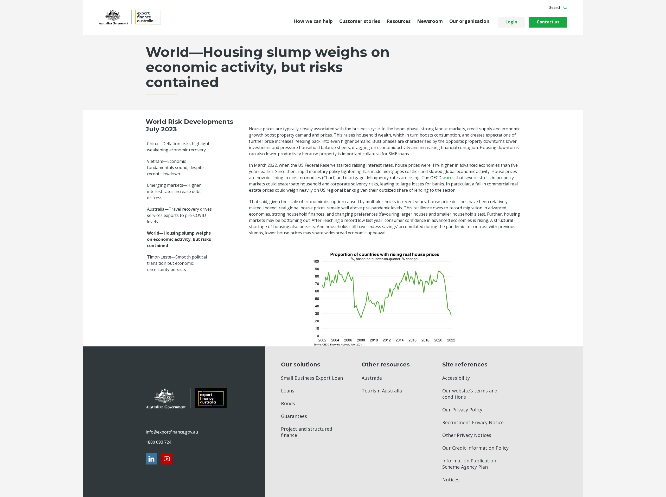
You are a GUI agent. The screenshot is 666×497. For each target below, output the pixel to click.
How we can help (313, 21)
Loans (287, 391)
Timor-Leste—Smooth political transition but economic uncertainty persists (177, 263)
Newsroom (430, 21)
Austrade (372, 378)
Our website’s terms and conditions (469, 394)
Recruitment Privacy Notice (473, 422)
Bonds (288, 403)
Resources (399, 21)
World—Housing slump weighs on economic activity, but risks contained (179, 239)
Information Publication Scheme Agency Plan (469, 463)
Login (511, 22)
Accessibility (456, 378)
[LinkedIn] (151, 458)
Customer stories (359, 21)
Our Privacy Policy (462, 409)
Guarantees (294, 416)
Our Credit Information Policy (475, 448)
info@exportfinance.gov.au (172, 432)
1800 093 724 (158, 442)
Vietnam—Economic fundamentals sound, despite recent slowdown (175, 167)
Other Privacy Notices (466, 435)
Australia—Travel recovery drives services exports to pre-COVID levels (179, 215)
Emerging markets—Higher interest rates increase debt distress (174, 191)
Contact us (548, 22)
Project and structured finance (306, 432)
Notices (450, 479)
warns (448, 177)
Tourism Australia (382, 391)
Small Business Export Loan (312, 378)
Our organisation (469, 21)
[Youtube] (166, 458)
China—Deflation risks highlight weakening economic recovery (178, 147)
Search (555, 7)
